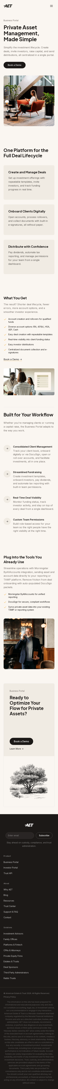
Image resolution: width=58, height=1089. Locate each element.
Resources (9, 900)
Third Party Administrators (16, 972)
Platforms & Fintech (13, 944)
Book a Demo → (13, 359)
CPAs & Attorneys (12, 950)
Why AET (8, 889)
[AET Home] (29, 826)
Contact (7, 917)
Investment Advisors (13, 933)
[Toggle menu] (51, 6)
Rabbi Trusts (10, 978)
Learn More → (16, 748)
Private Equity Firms (13, 956)
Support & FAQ (11, 912)
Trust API (8, 873)
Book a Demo (14, 65)
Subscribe (44, 835)
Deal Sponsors (11, 967)
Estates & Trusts (11, 961)
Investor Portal (11, 867)
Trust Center (10, 906)
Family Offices (10, 939)
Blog (6, 895)
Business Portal (11, 862)
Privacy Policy (10, 997)
